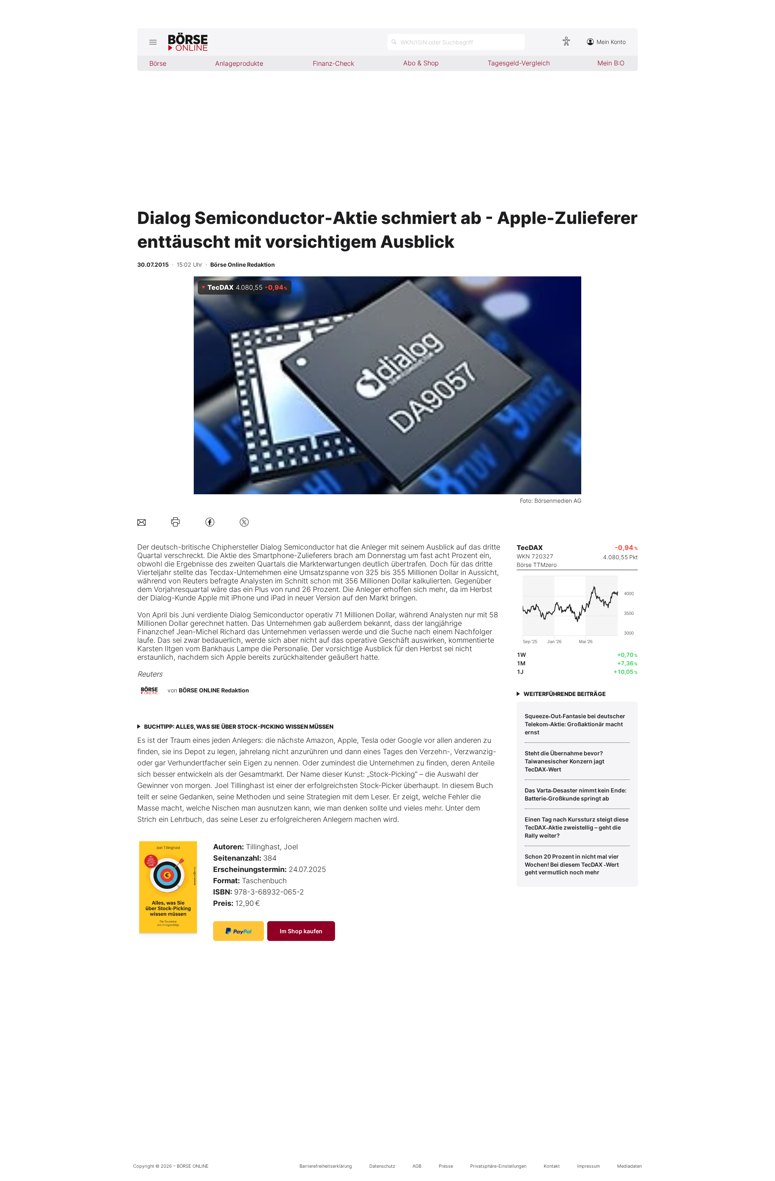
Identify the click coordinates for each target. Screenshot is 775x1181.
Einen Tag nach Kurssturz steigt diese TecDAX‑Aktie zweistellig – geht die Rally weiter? (576, 827)
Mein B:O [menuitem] (610, 63)
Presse (446, 1166)
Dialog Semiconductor (297, 547)
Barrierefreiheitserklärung (326, 1166)
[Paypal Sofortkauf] (238, 931)
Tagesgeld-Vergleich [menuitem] (519, 63)
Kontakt (552, 1166)
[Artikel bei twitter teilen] (244, 521)
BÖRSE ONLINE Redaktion (214, 690)
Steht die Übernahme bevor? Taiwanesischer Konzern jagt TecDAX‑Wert (564, 761)
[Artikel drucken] (175, 522)
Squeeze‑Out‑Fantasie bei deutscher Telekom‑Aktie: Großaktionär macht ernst (575, 724)
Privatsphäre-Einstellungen (498, 1166)
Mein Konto (611, 41)
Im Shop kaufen (301, 931)
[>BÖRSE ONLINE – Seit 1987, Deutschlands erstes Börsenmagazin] (187, 42)
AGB (417, 1166)
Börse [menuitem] (157, 63)
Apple (207, 598)
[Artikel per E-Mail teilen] (141, 522)
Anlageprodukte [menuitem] (239, 63)
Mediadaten (629, 1166)
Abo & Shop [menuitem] (421, 63)
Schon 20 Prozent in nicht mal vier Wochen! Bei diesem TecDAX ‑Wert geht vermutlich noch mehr (572, 864)
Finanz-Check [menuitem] (333, 63)
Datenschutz (382, 1166)
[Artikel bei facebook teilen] (210, 521)
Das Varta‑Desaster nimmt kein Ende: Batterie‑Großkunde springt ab (575, 794)
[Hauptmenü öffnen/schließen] (152, 42)
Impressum (588, 1166)
